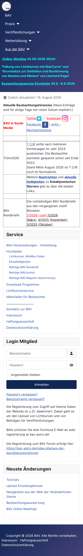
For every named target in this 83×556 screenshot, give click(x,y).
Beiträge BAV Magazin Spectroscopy (32, 277)
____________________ (19, 303)
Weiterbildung (16, 41)
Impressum (14, 315)
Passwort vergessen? (21, 394)
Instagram (54, 118)
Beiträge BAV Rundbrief (24, 267)
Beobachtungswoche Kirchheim (26, 83)
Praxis (10, 24)
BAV (8, 15)
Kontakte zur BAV (19, 309)
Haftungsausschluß (20, 321)
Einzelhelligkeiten (20, 261)
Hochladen (14, 251)
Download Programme (22, 284)
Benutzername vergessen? (25, 399)
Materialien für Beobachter (25, 297)
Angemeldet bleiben (25, 375)
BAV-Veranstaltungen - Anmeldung (31, 245)
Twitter (32, 118)
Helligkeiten (36, 182)
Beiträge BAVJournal (22, 272)
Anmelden (41, 384)
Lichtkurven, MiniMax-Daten (27, 256)
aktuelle (70, 177)
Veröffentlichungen (20, 32)
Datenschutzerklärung (22, 327)
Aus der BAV (15, 49)
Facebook (34, 124)
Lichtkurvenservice (20, 291)
